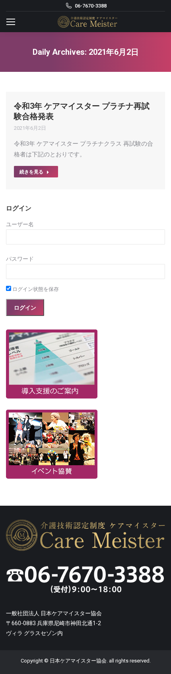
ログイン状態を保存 (35, 289)
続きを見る (31, 172)
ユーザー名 (20, 224)
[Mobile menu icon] (11, 22)
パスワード (20, 259)
